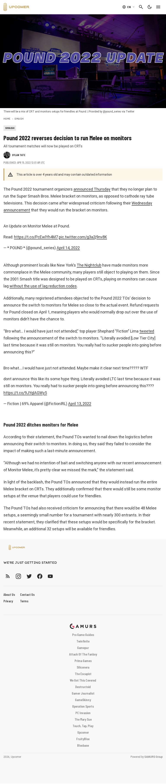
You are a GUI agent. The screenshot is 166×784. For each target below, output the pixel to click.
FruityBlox (83, 739)
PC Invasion (83, 713)
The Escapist (83, 674)
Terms (24, 601)
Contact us (27, 594)
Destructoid (83, 687)
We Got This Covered (83, 680)
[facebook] (39, 576)
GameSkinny (83, 700)
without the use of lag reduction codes (43, 286)
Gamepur (83, 648)
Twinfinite (83, 641)
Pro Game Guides (83, 634)
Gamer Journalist (83, 693)
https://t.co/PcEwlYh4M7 (36, 237)
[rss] (7, 576)
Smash (19, 118)
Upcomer (83, 732)
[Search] (141, 7)
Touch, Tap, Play (83, 726)
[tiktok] (58, 576)
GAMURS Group (153, 756)
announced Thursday (91, 189)
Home (7, 118)
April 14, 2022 (68, 247)
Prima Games (83, 661)
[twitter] (29, 576)
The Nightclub (89, 265)
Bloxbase (83, 745)
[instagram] (18, 576)
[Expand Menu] (158, 7)
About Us (9, 594)
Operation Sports (83, 706)
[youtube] (50, 576)
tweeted (146, 331)
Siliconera (83, 667)
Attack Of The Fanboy (83, 654)
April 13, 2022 (79, 403)
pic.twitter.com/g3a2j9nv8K (83, 237)
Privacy (8, 601)
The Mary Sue (83, 719)
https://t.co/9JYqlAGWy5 (25, 392)
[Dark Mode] (149, 7)
